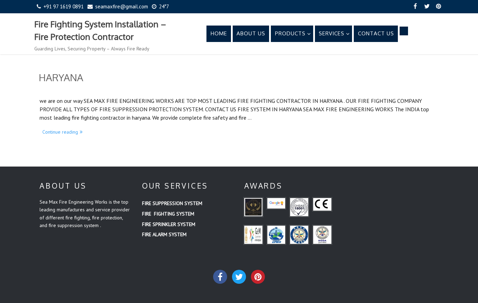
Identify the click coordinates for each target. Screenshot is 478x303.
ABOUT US (251, 33)
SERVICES (331, 33)
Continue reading (63, 131)
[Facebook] (415, 7)
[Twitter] (427, 7)
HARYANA (61, 77)
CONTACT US (376, 33)
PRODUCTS (290, 33)
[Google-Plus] (258, 277)
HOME (219, 33)
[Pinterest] (438, 7)
